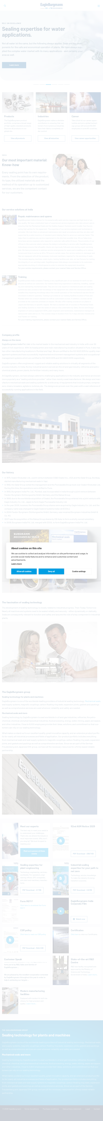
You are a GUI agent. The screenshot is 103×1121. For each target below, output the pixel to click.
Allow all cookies (24, 571)
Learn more (16, 563)
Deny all (51, 571)
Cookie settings (79, 571)
